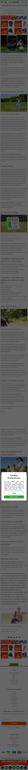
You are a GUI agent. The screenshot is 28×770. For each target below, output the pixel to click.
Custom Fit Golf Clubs (14, 672)
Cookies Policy (14, 683)
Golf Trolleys (14, 702)
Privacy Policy (14, 681)
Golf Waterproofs (14, 699)
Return (14, 677)
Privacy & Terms (18, 490)
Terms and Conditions (14, 680)
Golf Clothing (14, 697)
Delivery (14, 675)
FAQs (14, 678)
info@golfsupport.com (15, 744)
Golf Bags (14, 693)
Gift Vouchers (14, 706)
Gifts (14, 705)
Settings (14, 493)
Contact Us (14, 674)
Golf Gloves (14, 696)
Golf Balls (14, 694)
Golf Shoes (14, 700)
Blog (14, 684)
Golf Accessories (14, 703)
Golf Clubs (14, 691)
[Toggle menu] (26, 2)
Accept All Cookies (14, 497)
